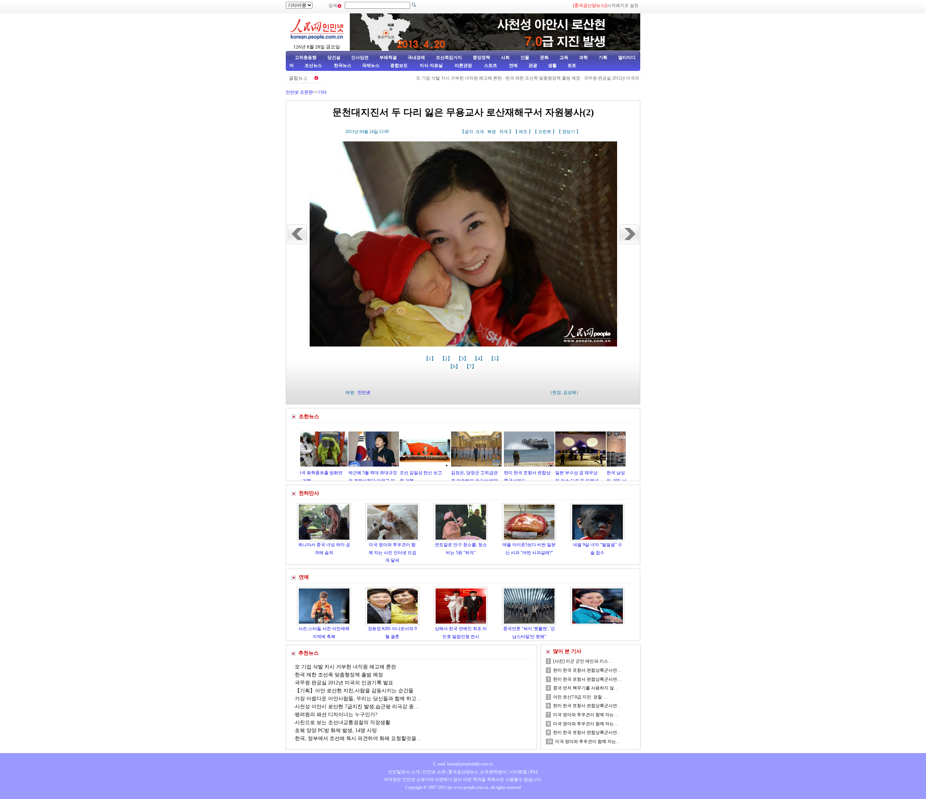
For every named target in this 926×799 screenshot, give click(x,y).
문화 (544, 57)
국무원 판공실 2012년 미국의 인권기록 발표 (595, 78)
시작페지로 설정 (622, 5)
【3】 (463, 358)
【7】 (471, 366)
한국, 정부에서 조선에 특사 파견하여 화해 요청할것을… (358, 738)
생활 (552, 65)
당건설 (333, 57)
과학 (583, 57)
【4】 (479, 358)
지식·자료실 (432, 65)
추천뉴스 (308, 653)
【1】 (431, 358)
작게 (503, 131)
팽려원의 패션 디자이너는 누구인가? (336, 714)
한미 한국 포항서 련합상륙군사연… (587, 670)
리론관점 (463, 65)
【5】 (496, 358)
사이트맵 (518, 771)
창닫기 (568, 131)
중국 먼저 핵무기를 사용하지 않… (585, 687)
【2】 (447, 358)
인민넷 (363, 392)
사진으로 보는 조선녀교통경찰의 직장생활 (342, 722)
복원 (491, 131)
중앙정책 (481, 57)
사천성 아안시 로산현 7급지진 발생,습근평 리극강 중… (357, 706)
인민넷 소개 (433, 771)
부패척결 (388, 57)
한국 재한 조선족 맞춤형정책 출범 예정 (512, 78)
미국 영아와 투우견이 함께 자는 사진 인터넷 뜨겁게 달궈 (392, 552)
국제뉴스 (370, 65)
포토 (572, 65)
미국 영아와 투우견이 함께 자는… (585, 714)
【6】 (455, 366)
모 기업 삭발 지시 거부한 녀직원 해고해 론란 (429, 78)
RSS (534, 771)
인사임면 (360, 57)
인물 (525, 57)
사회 (505, 57)
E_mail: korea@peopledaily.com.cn (463, 763)
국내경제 (416, 57)
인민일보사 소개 (404, 771)
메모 (523, 131)
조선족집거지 (449, 57)
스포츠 (490, 65)
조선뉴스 (314, 65)
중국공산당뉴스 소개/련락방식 (477, 771)
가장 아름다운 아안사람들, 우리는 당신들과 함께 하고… (358, 698)
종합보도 (399, 65)
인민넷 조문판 (299, 92)
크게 (479, 131)
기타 (322, 92)
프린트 (544, 131)
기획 (603, 57)
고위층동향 (306, 57)
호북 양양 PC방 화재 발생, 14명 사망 (336, 730)
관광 (532, 65)
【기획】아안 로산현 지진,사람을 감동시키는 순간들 (354, 690)
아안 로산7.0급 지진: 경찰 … (580, 697)
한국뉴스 (342, 65)
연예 (513, 65)
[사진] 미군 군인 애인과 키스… (582, 661)
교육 (564, 57)
